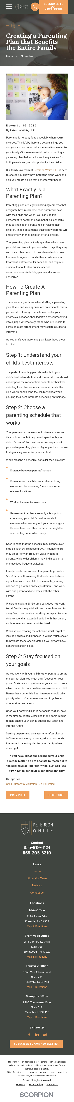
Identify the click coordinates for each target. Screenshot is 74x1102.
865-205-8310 (37, 853)
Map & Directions (37, 926)
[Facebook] (29, 1034)
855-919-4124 (37, 847)
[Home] (21, 7)
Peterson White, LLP (46, 170)
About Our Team (37, 878)
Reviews (37, 885)
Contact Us (37, 892)
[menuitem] (20, 1085)
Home (37, 871)
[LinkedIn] (37, 1034)
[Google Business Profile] (45, 1034)
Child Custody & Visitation (21, 784)
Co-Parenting (47, 784)
